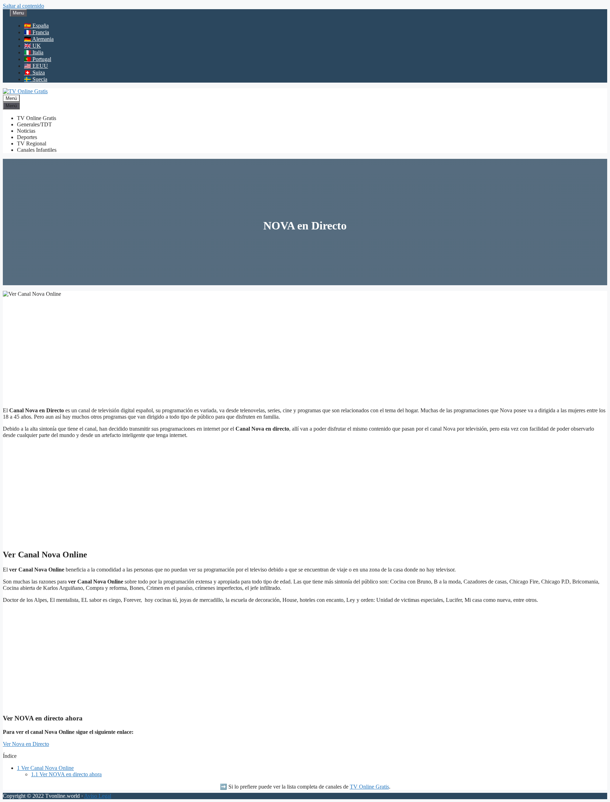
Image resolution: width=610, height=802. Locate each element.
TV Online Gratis (36, 118)
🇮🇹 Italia (33, 52)
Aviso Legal (97, 796)
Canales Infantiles (36, 150)
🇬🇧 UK (32, 46)
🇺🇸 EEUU (36, 66)
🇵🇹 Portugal (37, 59)
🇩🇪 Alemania (39, 39)
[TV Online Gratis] (25, 91)
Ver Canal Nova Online (45, 768)
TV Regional (31, 143)
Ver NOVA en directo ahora (66, 774)
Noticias (26, 131)
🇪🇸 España (36, 26)
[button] (26, 744)
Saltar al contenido (23, 6)
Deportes (27, 137)
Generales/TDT (34, 124)
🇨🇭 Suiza (34, 73)
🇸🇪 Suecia (35, 79)
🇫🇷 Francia (36, 32)
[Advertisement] (305, 352)
